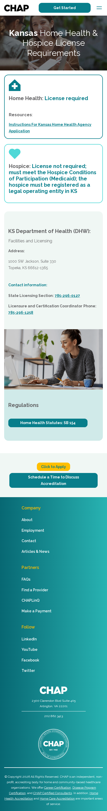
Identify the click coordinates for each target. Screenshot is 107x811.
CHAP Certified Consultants (52, 793)
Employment (33, 530)
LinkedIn (29, 639)
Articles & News (35, 551)
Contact (29, 541)
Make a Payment (36, 611)
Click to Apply (53, 467)
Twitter (28, 671)
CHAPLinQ (30, 600)
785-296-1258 (20, 312)
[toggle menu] (99, 8)
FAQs (26, 579)
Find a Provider (35, 590)
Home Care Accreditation (57, 798)
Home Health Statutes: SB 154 (48, 423)
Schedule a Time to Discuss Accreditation (53, 480)
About (27, 520)
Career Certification (57, 787)
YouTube (29, 649)
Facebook (30, 660)
